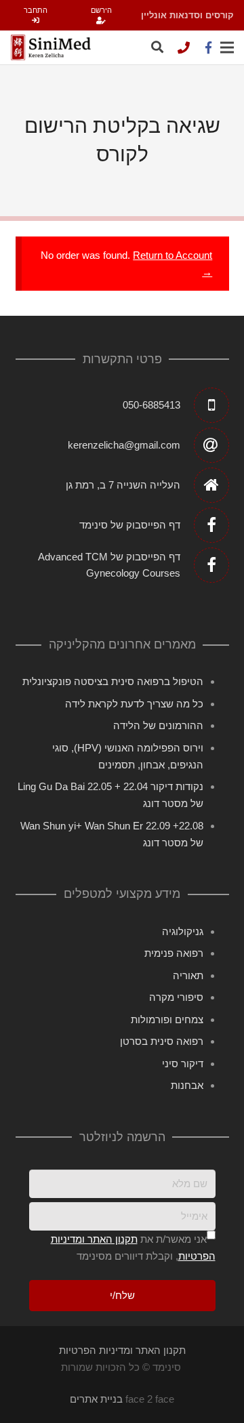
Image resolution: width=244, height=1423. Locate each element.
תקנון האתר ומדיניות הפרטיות (122, 1350)
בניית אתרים (96, 1399)
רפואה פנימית (173, 953)
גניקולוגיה (182, 931)
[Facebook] (208, 47)
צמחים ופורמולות (167, 1019)
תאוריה (188, 975)
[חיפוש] (157, 47)
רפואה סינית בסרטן (161, 1041)
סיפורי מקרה (176, 997)
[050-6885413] (183, 47)
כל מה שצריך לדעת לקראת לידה (134, 703)
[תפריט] (227, 47)
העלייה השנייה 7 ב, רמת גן (123, 485)
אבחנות (187, 1085)
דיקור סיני (182, 1063)
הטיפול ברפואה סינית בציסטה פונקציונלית (112, 681)
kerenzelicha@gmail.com (124, 445)
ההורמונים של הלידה (158, 725)
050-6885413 (151, 405)
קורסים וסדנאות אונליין (187, 15)
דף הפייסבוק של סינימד (129, 525)
